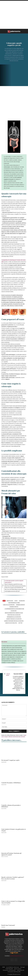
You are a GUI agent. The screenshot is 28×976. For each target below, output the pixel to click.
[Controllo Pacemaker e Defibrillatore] (14, 773)
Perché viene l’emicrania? (8, 925)
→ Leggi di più (16, 952)
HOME (3, 967)
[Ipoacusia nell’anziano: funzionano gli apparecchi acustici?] (14, 844)
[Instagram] (16, 959)
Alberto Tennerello (4, 856)
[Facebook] (12, 959)
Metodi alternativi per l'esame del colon (14, 612)
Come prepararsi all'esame (14, 602)
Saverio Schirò (18, 674)
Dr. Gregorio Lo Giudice (5, 904)
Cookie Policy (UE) (9, 968)
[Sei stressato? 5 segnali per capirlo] (14, 751)
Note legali (22, 967)
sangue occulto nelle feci (11, 622)
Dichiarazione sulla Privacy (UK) (14, 971)
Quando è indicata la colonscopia (13, 618)
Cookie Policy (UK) (20, 970)
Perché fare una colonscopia (13, 614)
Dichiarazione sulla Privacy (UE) (9, 970)
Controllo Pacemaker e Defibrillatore (11, 782)
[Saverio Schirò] (7, 682)
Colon (16, 600)
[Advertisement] (14, 15)
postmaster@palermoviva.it (16, 955)
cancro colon (10, 600)
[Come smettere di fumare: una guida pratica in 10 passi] (14, 820)
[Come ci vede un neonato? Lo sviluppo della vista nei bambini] (14, 892)
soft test (20, 622)
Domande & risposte (20, 604)
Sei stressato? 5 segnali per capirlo (10, 760)
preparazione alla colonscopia (14, 616)
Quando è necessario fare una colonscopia (13, 620)
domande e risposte (14, 606)
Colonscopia (22, 600)
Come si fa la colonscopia (8, 604)
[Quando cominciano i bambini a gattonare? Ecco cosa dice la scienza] (14, 868)
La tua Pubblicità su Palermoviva (12, 967)
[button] (2, 31)
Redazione (3, 927)
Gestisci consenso (17, 968)
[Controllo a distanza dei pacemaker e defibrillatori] (14, 796)
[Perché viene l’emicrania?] (14, 916)
